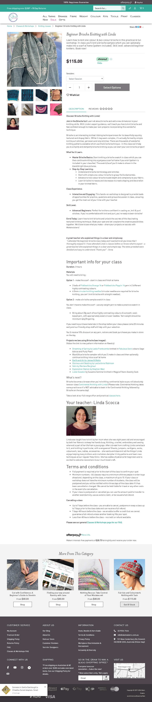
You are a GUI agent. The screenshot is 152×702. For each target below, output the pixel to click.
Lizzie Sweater (78, 371)
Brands (62, 15)
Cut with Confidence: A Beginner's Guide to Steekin (23, 593)
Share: (132, 27)
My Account (11, 630)
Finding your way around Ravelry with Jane (58, 593)
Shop (22, 604)
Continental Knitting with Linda (93, 384)
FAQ (8, 647)
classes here (114, 395)
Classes (135, 15)
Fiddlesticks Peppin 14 (114, 285)
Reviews (94, 108)
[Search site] (123, 8)
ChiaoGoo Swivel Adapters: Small (25, 690)
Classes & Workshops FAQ (17, 651)
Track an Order (13, 634)
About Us (46, 634)
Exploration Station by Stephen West (88, 368)
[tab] (76, 109)
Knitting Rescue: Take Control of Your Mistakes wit (94, 593)
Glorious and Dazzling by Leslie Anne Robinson (93, 363)
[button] (73, 94)
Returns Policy (13, 643)
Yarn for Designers (50, 647)
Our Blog (46, 630)
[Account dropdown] (135, 8)
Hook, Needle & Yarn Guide (89, 630)
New (45, 19)
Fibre (73, 15)
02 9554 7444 (123, 630)
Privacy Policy (84, 639)
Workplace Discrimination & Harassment (89, 644)
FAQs (99, 62)
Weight (83, 15)
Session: (70, 73)
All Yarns (49, 15)
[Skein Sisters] (13, 17)
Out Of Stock (129, 604)
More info (85, 534)
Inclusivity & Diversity (87, 650)
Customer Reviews (50, 643)
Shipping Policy (13, 639)
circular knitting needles (90, 291)
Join (106, 679)
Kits (105, 15)
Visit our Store (48, 639)
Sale (53, 19)
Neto (143, 696)
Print (124, 15)
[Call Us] (130, 8)
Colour (95, 15)
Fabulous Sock (125, 348)
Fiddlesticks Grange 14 (91, 285)
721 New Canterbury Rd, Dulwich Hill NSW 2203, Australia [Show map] (129, 640)
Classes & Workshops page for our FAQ (104, 522)
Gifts (62, 19)
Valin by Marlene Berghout (84, 365)
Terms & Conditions (86, 634)
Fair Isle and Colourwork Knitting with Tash (129, 593)
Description (76, 108)
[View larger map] (129, 670)
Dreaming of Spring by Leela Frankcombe (90, 348)
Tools (114, 15)
